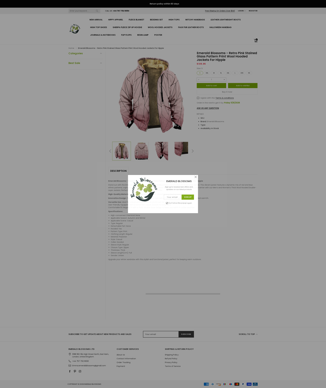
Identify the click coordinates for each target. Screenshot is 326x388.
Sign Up (188, 197)
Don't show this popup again (180, 203)
